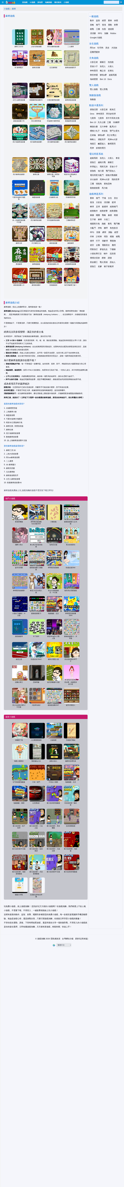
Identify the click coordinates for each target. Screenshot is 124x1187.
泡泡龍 (111, 62)
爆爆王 (103, 62)
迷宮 (92, 245)
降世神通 (94, 75)
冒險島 (93, 171)
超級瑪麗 (113, 75)
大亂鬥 (93, 228)
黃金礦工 (94, 262)
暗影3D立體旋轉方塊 (14, 422)
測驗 (110, 232)
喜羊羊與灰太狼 (112, 118)
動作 (92, 20)
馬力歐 (105, 188)
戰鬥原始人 (111, 171)
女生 (110, 198)
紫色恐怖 (108, 184)
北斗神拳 (104, 126)
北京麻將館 (10, 472)
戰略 (104, 215)
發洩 (104, 25)
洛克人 (103, 66)
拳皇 (118, 158)
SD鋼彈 (116, 122)
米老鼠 (105, 131)
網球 (104, 232)
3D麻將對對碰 (11, 408)
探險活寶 (94, 109)
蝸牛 (106, 254)
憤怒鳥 (99, 184)
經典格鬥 (114, 207)
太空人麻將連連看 (13, 479)
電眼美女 (106, 245)
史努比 (111, 71)
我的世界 (115, 179)
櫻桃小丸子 (95, 131)
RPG (100, 33)
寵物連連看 (95, 188)
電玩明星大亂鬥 (97, 175)
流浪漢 (113, 254)
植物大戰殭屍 (111, 175)
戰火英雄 (104, 262)
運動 (110, 25)
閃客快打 (94, 249)
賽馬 (110, 224)
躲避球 (105, 207)
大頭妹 (114, 48)
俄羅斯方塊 (95, 224)
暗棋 (116, 215)
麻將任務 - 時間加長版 (14, 426)
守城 (104, 198)
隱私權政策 (55, 939)
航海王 (113, 109)
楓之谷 (103, 71)
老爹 (100, 266)
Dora (110, 79)
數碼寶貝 (112, 144)
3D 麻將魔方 (11, 465)
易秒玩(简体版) (81, 939)
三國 (98, 29)
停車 (92, 236)
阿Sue (92, 48)
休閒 (116, 20)
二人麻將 (9, 461)
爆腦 (92, 215)
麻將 (14, 9)
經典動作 (94, 211)
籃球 (114, 202)
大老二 (107, 219)
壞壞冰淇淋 (95, 258)
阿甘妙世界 (111, 114)
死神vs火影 (113, 139)
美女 (116, 198)
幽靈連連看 (10, 415)
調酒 (110, 258)
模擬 (112, 236)
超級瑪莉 (94, 158)
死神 (92, 148)
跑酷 (104, 224)
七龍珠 (93, 118)
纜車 (104, 258)
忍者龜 (93, 135)
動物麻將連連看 (12, 437)
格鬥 (98, 25)
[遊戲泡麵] (10, 2)
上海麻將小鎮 (11, 412)
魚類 (104, 29)
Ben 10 (103, 79)
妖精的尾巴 (101, 148)
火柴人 (111, 66)
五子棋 (93, 219)
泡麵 (106, 33)
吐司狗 (100, 48)
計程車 (99, 236)
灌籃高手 (102, 139)
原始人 (113, 262)
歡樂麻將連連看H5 (14, 483)
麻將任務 (9, 430)
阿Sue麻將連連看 (13, 457)
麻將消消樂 (10, 468)
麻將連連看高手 (12, 475)
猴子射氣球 (109, 266)
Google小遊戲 (96, 38)
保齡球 (105, 241)
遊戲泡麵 (41, 939)
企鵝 (98, 245)
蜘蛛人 (93, 139)
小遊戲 (7, 9)
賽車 (110, 20)
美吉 (107, 48)
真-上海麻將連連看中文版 (17, 440)
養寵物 (113, 241)
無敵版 (93, 99)
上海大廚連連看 (12, 454)
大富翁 (99, 202)
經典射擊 (104, 211)
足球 (98, 207)
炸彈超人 (94, 166)
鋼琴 (106, 228)
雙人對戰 (104, 89)
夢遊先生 (104, 249)
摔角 (100, 228)
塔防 (106, 236)
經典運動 (114, 211)
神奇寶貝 (94, 71)
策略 (92, 25)
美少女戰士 (112, 135)
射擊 (116, 25)
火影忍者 (94, 62)
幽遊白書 (94, 126)
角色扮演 (114, 228)
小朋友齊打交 (96, 254)
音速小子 (94, 66)
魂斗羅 (101, 171)
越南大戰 (102, 162)
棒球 (92, 207)
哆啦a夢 (103, 75)
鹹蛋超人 (102, 144)
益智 (98, 20)
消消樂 (93, 33)
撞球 (92, 241)
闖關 (98, 215)
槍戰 (92, 29)
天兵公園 (101, 122)
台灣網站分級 (68, 939)
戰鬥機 (117, 224)
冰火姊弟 (94, 179)
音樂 (98, 232)
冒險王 (93, 162)
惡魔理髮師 (95, 52)
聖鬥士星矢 (114, 131)
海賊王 (93, 144)
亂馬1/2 (113, 126)
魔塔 (114, 245)
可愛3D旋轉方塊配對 (14, 419)
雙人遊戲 (94, 89)
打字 (98, 241)
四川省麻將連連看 (13, 433)
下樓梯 (113, 249)
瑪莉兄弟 (104, 166)
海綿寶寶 (94, 79)
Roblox (113, 33)
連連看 (111, 29)
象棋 (110, 215)
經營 (104, 20)
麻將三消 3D (11, 450)
